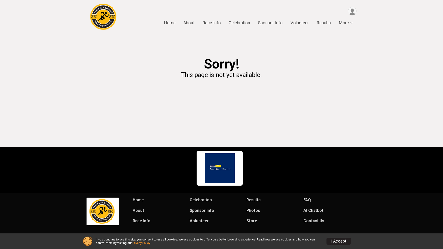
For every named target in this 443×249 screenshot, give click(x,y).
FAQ (307, 200)
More (344, 22)
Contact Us (313, 221)
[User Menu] (352, 11)
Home (170, 22)
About (189, 22)
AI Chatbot (313, 210)
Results (324, 22)
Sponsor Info (270, 22)
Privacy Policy (141, 243)
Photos (253, 210)
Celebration (239, 22)
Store (251, 221)
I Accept (338, 241)
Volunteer (299, 22)
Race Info (211, 22)
